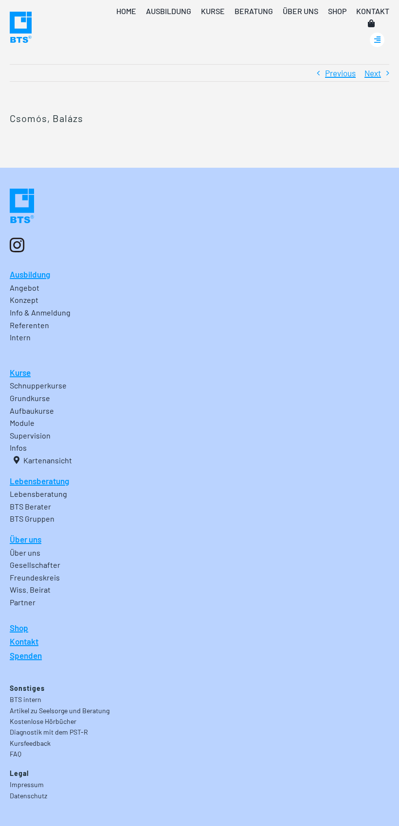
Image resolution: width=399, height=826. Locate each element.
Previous (340, 73)
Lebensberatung (39, 481)
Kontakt (24, 641)
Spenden (26, 655)
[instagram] (17, 245)
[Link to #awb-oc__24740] (377, 40)
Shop (19, 628)
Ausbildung (30, 274)
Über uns (25, 539)
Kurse (20, 372)
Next (372, 73)
